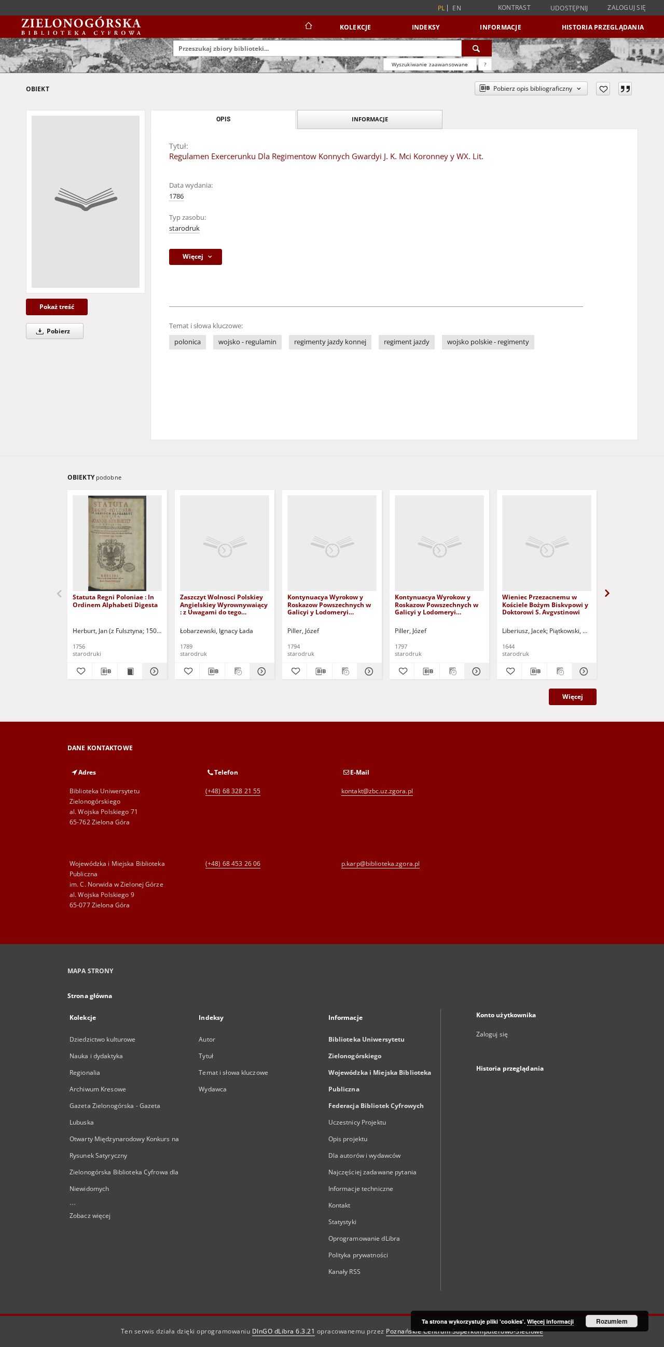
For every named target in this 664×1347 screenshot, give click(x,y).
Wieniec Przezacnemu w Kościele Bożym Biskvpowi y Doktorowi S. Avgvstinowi (545, 604)
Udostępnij (569, 8)
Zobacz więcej (90, 1215)
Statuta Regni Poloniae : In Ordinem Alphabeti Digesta (115, 601)
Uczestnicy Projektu (357, 1122)
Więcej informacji (550, 1321)
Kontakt (339, 1205)
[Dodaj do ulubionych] (603, 88)
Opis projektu (348, 1138)
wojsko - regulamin (247, 342)
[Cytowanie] (625, 88)
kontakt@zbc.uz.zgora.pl (377, 791)
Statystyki (342, 1221)
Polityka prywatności (358, 1255)
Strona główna (90, 995)
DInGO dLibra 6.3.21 (283, 1331)
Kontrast (514, 7)
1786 (176, 196)
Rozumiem (612, 1321)
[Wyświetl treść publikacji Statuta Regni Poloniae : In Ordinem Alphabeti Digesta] (130, 671)
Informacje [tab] (370, 119)
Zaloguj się (626, 7)
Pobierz (57, 331)
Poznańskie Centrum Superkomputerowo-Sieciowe (464, 1331)
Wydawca (213, 1089)
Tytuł (206, 1055)
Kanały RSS (344, 1271)
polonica (187, 342)
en (456, 8)
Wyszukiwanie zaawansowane (430, 64)
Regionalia (85, 1072)
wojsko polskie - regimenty (488, 342)
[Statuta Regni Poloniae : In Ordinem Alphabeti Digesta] (117, 544)
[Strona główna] (308, 27)
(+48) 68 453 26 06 (232, 863)
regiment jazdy (407, 342)
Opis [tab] (223, 119)
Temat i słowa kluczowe (233, 1072)
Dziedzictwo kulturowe (103, 1039)
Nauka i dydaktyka (96, 1055)
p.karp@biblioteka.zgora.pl (380, 863)
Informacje (500, 27)
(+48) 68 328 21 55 (232, 791)
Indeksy (426, 27)
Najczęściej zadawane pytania (372, 1172)
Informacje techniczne (361, 1188)
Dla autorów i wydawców (364, 1155)
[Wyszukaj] (477, 48)
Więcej (572, 696)
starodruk (184, 228)
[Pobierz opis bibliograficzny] (104, 671)
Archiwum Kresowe (98, 1089)
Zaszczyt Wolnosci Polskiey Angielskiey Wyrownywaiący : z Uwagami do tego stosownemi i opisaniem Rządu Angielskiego (224, 604)
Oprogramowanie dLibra (364, 1238)
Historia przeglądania (603, 27)
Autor (207, 1039)
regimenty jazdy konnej (330, 342)
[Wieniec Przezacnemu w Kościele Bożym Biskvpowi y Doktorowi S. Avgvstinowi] (547, 544)
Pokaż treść (56, 306)
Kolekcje (355, 27)
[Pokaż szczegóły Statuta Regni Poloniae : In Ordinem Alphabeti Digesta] (153, 671)
